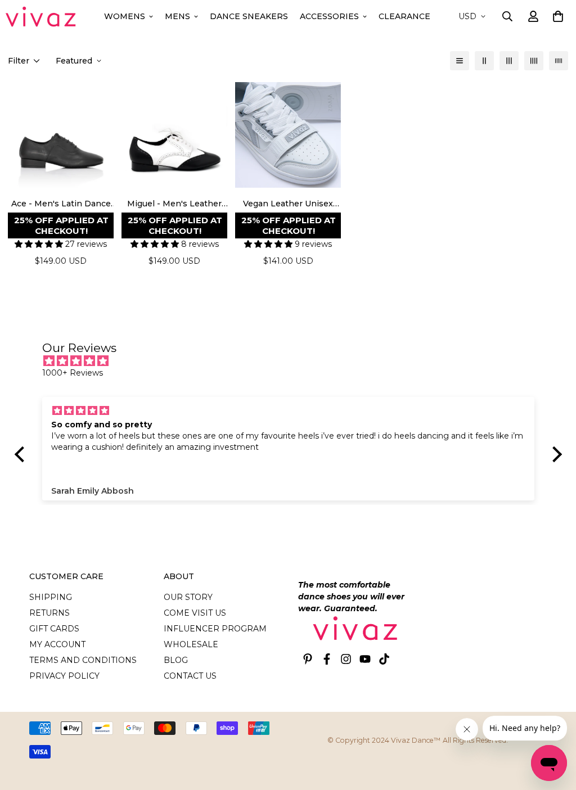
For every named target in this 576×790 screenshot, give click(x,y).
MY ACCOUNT (57, 644)
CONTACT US (190, 676)
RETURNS (49, 613)
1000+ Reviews (72, 373)
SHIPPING (50, 597)
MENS (177, 16)
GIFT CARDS (54, 629)
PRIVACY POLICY (64, 676)
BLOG (176, 660)
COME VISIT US (195, 613)
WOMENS (124, 16)
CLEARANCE (404, 16)
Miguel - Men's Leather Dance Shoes (174, 204)
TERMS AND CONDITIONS (83, 660)
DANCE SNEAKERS (249, 16)
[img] (294, 361)
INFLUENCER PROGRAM (215, 629)
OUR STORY (188, 597)
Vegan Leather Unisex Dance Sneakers (288, 204)
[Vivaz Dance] (41, 17)
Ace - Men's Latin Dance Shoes (61, 204)
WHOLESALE (191, 644)
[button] (556, 16)
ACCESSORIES (329, 16)
